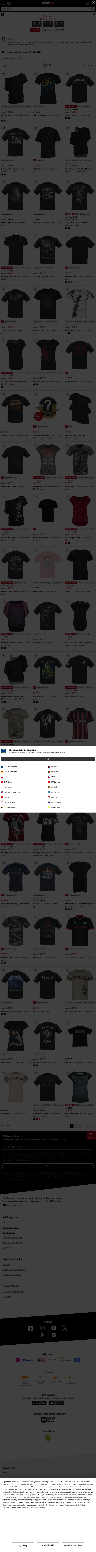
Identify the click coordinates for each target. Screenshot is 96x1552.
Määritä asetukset (73, 1545)
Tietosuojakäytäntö (37, 1507)
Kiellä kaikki (48, 1545)
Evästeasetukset (71, 1505)
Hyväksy (23, 1545)
